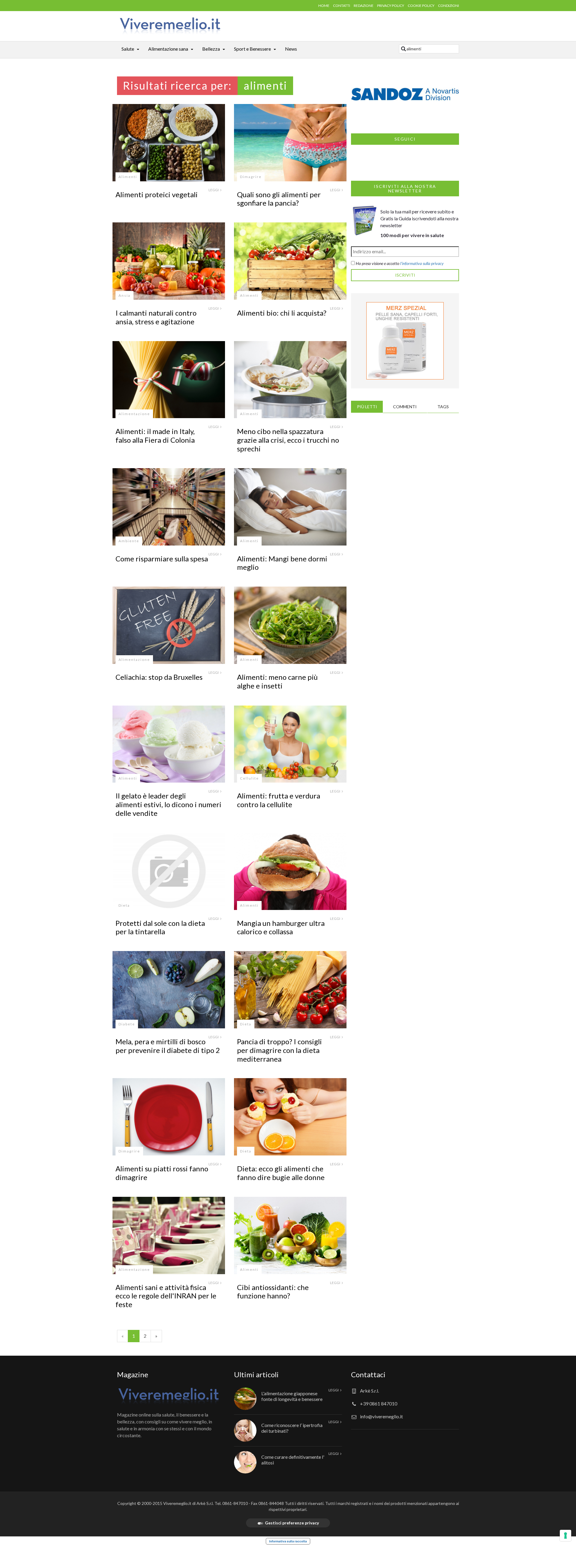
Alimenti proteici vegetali (157, 194)
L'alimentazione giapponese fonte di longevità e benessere (291, 1396)
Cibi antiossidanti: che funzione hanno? (273, 1291)
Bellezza (211, 49)
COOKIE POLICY (421, 5)
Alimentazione (134, 414)
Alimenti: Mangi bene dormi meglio (282, 563)
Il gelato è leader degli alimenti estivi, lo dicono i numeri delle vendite (168, 804)
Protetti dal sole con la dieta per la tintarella (160, 927)
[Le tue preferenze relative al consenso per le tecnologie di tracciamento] (565, 1535)
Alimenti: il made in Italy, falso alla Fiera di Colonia (155, 435)
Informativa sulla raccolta (288, 1541)
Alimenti (127, 176)
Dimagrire (251, 176)
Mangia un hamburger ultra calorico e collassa (281, 927)
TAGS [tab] (443, 406)
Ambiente (128, 541)
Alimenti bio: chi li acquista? (281, 312)
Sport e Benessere (252, 49)
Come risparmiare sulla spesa (162, 558)
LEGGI (213, 190)
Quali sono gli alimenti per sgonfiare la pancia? (279, 198)
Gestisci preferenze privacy (292, 1522)
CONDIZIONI (448, 5)
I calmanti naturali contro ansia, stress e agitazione (156, 317)
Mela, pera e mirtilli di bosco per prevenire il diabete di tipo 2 (168, 1045)
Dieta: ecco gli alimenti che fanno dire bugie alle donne (281, 1173)
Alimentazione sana (168, 49)
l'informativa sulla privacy (422, 263)
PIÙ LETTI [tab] (367, 406)
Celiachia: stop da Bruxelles (159, 677)
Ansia (124, 295)
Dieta (124, 905)
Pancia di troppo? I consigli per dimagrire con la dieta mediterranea (279, 1050)
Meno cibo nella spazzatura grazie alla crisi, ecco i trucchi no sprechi (288, 440)
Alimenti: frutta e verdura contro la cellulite (278, 800)
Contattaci (368, 1374)
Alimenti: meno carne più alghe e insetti (277, 681)
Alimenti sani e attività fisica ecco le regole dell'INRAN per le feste (166, 1296)
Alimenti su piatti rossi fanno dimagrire (162, 1173)
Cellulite (249, 778)
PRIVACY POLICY (390, 5)
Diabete (126, 1024)
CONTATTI (341, 5)
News (291, 49)
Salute (128, 49)
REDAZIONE (364, 5)
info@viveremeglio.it (381, 1416)
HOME (323, 5)
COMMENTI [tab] (405, 406)
